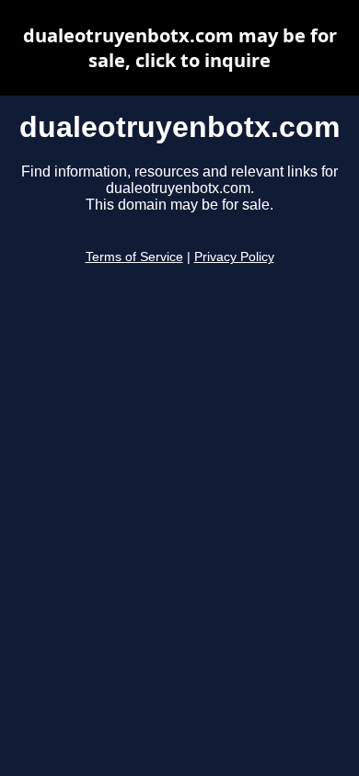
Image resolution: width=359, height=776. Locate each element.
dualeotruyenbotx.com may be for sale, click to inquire (180, 48)
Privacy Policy (234, 257)
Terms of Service (134, 257)
